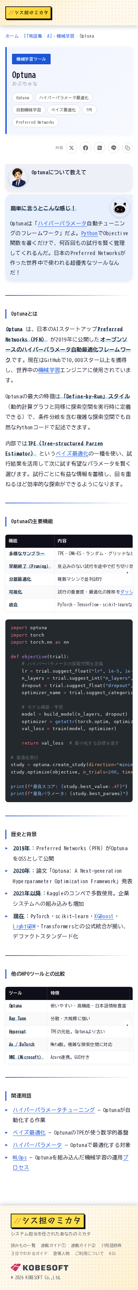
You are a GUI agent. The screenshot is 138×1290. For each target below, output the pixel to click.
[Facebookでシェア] (85, 147)
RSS (112, 1253)
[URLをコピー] (127, 147)
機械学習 (49, 370)
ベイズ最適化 (72, 453)
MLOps (20, 1157)
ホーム (12, 36)
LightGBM (24, 926)
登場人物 (61, 1253)
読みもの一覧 (23, 1245)
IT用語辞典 (111, 1245)
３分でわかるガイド (29, 1253)
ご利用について (89, 1253)
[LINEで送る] (113, 147)
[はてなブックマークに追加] (99, 147)
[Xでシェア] (71, 147)
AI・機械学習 (60, 36)
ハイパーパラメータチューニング (54, 1110)
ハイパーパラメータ (62, 223)
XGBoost (104, 916)
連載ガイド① (53, 1245)
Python (89, 233)
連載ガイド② (83, 1245)
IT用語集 (33, 36)
